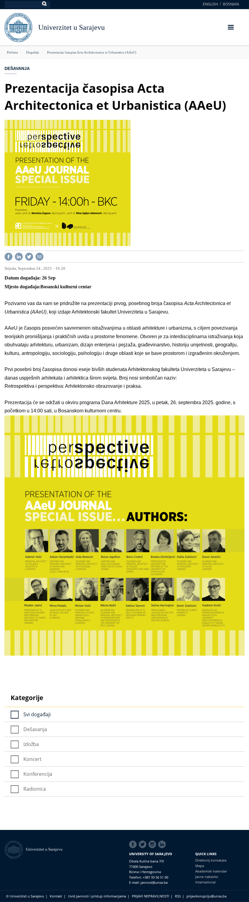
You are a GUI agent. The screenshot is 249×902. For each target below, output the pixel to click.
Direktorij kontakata (211, 860)
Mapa (199, 865)
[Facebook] (8, 256)
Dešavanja (17, 68)
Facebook (134, 844)
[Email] (39, 256)
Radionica (34, 789)
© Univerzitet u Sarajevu (25, 896)
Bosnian (231, 4)
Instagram (153, 844)
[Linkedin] (19, 256)
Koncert (32, 759)
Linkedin (163, 844)
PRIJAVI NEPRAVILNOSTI (150, 896)
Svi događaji (37, 714)
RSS (178, 896)
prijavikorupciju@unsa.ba (206, 896)
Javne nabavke (206, 876)
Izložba (31, 744)
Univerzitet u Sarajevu (71, 27)
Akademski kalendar (211, 871)
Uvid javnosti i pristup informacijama (97, 896)
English (210, 4)
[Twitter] (29, 256)
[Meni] (230, 28)
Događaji (32, 52)
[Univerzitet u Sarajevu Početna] (18, 26)
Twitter (143, 844)
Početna (12, 52)
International (205, 882)
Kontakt (56, 896)
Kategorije (27, 697)
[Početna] (15, 849)
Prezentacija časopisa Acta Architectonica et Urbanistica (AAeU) (91, 52)
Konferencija (37, 774)
